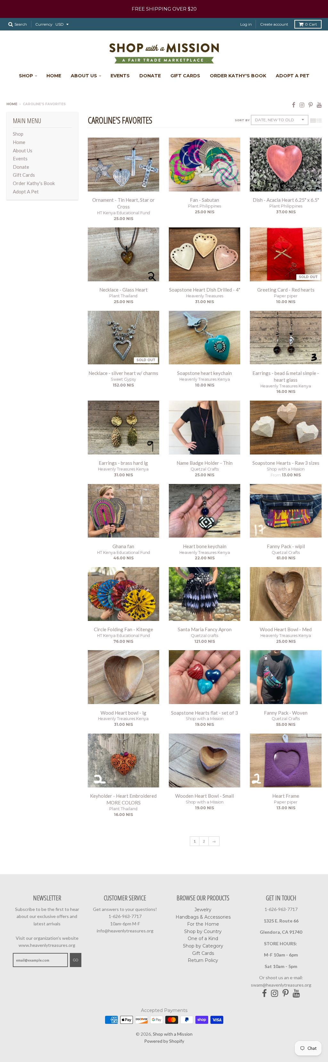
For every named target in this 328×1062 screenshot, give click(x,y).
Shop (26, 76)
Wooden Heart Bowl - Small (204, 796)
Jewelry (202, 910)
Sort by (242, 120)
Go (75, 960)
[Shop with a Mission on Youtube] (319, 104)
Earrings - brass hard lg (123, 463)
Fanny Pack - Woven (286, 713)
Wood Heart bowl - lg (123, 713)
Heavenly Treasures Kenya (204, 379)
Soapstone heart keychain (204, 373)
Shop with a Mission (286, 469)
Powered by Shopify (164, 1041)
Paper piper (286, 295)
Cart (311, 24)
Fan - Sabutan (204, 200)
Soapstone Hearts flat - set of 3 (204, 713)
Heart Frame (285, 796)
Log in (246, 24)
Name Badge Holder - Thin (204, 463)
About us (84, 76)
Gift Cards (185, 76)
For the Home (203, 924)
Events (120, 76)
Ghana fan (123, 546)
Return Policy (203, 960)
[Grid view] (313, 120)
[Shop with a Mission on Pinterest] (310, 104)
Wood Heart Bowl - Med (286, 629)
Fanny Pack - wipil (286, 546)
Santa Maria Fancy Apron (205, 629)
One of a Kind (203, 938)
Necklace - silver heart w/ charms (123, 373)
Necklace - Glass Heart (123, 290)
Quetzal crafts (204, 635)
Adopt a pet (292, 76)
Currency (44, 24)
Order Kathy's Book (238, 76)
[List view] (319, 120)
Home (53, 76)
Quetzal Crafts (205, 469)
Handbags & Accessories (203, 917)
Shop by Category (203, 946)
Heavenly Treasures (204, 295)
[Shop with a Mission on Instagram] (301, 104)
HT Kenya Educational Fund (123, 212)
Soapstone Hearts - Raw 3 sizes (285, 463)
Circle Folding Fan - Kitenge (123, 629)
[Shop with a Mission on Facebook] (293, 104)
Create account (274, 24)
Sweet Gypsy (123, 379)
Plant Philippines (204, 206)
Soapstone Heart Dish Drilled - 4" (204, 290)
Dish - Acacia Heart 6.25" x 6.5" (286, 200)
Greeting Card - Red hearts (286, 290)
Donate (150, 76)
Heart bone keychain (204, 546)
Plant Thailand (123, 295)
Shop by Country (203, 931)
